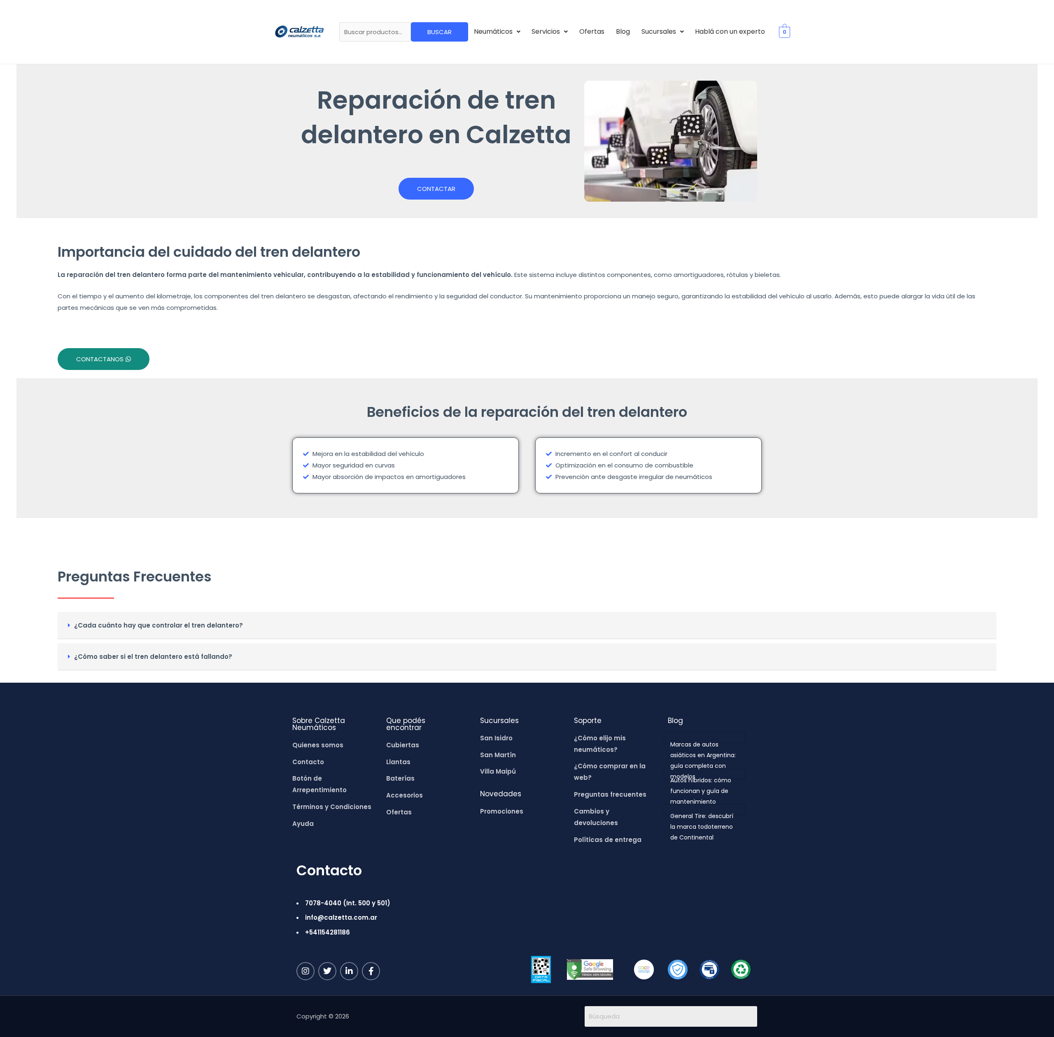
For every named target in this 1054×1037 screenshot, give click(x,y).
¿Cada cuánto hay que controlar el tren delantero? (158, 625)
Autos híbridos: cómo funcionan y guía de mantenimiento (700, 791)
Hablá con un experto (730, 31)
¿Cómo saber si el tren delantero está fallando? (153, 656)
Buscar (439, 32)
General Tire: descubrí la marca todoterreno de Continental (701, 827)
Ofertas (591, 31)
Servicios (546, 31)
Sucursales (658, 31)
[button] (497, 31)
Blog (623, 31)
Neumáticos (493, 31)
